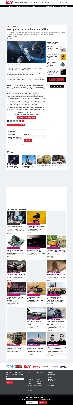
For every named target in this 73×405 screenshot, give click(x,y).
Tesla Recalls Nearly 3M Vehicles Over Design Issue (16, 275)
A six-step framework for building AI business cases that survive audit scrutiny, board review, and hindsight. (15, 231)
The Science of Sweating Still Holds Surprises (56, 275)
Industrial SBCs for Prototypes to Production (51, 64)
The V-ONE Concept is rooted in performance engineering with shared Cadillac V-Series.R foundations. (56, 327)
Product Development (13, 26)
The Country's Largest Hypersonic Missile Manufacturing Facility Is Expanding (15, 299)
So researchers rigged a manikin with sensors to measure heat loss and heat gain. (56, 278)
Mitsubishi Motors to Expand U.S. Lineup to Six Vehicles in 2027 (52, 71)
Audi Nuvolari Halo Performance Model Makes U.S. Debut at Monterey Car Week (36, 323)
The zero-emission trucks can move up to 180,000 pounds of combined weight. (55, 301)
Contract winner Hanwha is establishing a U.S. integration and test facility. (16, 351)
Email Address (27, 134)
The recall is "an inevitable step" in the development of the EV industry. (15, 278)
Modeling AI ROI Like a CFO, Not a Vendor (15, 227)
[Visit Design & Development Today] (10, 366)
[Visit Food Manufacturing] (18, 366)
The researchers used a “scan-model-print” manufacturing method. (36, 301)
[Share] (11, 121)
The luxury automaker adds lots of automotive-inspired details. (34, 230)
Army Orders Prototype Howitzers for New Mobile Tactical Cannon (16, 347)
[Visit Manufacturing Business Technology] (63, 366)
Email (7, 376)
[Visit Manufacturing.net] (54, 366)
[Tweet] (17, 121)
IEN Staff (15, 36)
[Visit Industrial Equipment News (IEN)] (27, 366)
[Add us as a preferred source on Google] (23, 121)
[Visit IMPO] (36, 366)
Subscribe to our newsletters (26, 117)
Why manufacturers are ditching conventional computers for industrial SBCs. (16, 254)
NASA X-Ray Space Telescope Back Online (13, 167)
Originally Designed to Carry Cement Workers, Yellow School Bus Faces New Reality (56, 252)
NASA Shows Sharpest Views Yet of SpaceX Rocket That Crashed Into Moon (35, 348)
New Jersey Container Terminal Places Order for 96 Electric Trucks (56, 298)
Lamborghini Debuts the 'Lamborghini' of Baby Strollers (53, 56)
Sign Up (9, 382)
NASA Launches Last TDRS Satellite (27, 167)
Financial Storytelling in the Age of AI (53, 49)
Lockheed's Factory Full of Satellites (43, 166)
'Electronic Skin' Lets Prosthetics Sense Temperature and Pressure (35, 298)
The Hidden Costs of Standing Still (57, 166)
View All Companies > (56, 86)
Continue (42, 402)
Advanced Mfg (41, 163)
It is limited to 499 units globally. (33, 326)
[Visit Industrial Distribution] (45, 366)
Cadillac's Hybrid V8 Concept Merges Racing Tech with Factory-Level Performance (56, 323)
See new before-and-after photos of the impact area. (35, 352)
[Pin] (20, 121)
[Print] (8, 121)
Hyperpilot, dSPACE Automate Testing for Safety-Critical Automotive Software (56, 348)
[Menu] (66, 2)
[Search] (63, 2)
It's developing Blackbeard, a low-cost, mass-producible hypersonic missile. (16, 302)
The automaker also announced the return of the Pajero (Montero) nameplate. (36, 254)
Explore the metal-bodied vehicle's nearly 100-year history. (55, 255)
